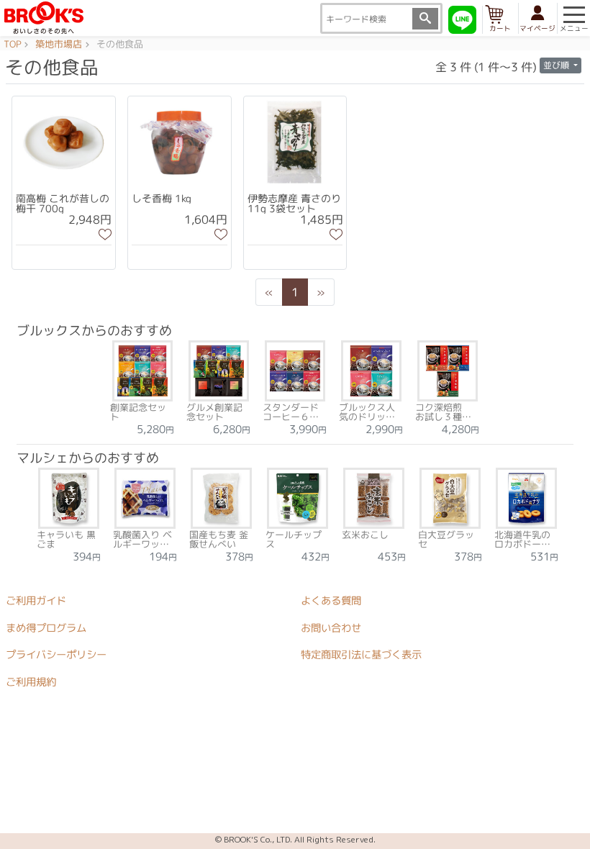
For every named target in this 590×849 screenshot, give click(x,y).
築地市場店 (58, 44)
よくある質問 (331, 601)
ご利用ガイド (36, 601)
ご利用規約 (31, 682)
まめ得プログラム (46, 628)
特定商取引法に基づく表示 (361, 655)
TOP (12, 44)
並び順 (557, 65)
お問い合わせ (331, 628)
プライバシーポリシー (56, 655)
